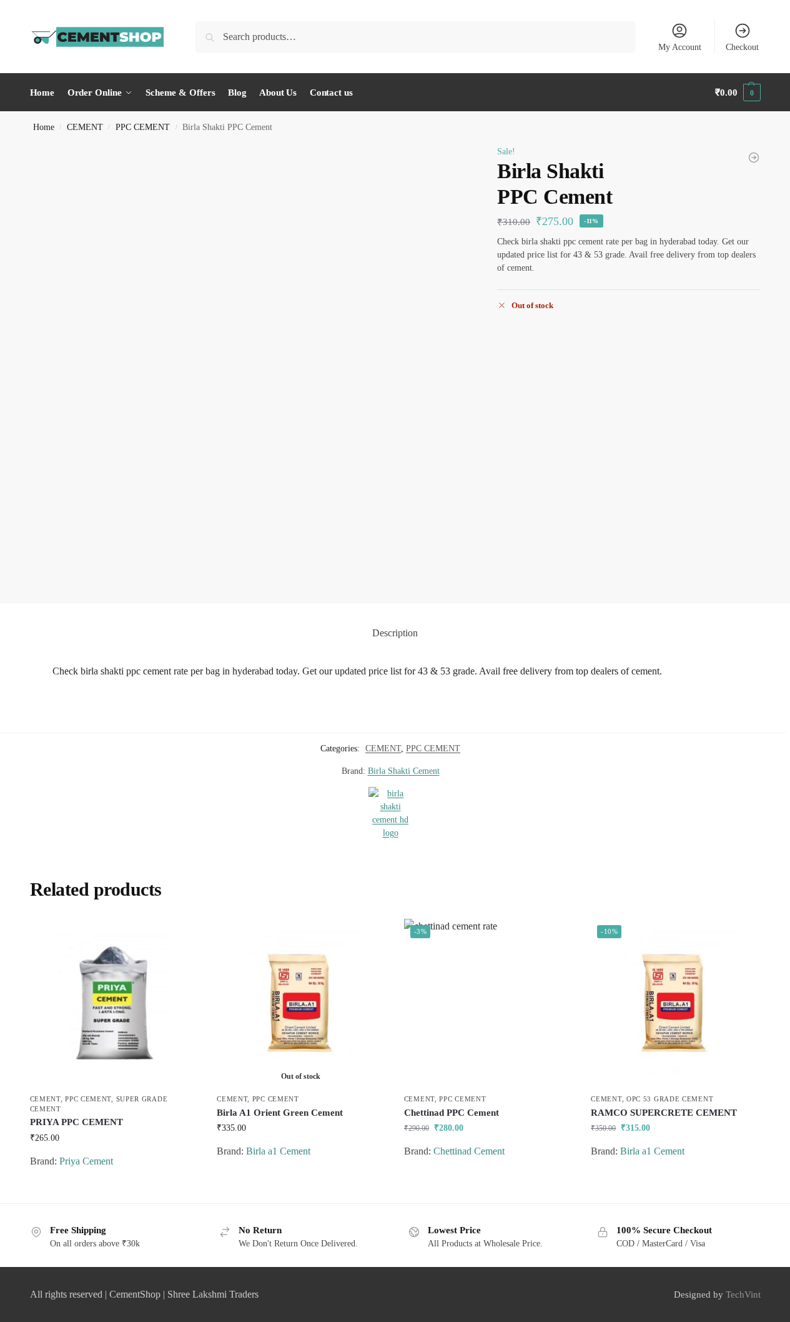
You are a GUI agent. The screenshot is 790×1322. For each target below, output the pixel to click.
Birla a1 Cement (278, 1151)
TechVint (743, 1294)
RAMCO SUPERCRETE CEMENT (664, 1113)
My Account (679, 47)
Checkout (742, 47)
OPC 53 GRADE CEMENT (669, 1099)
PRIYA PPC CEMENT (76, 1122)
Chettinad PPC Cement (451, 1113)
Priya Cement (86, 1161)
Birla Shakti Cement (404, 771)
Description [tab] (395, 633)
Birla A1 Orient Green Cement (280, 1113)
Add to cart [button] (114, 1190)
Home (43, 127)
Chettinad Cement (469, 1151)
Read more (301, 1180)
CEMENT (85, 127)
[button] (737, 92)
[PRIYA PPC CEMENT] (114, 1003)
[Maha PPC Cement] (754, 157)
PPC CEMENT (143, 127)
